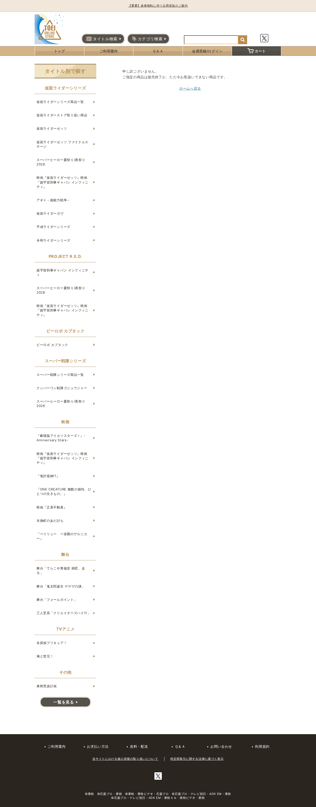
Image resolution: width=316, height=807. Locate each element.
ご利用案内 (109, 51)
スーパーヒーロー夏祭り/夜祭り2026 (61, 162)
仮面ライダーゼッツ (52, 128)
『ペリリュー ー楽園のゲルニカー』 (62, 536)
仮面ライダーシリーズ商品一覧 (60, 102)
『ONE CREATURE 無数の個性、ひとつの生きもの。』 (64, 491)
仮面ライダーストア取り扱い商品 (62, 115)
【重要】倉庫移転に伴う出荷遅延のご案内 (158, 5)
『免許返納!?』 (48, 476)
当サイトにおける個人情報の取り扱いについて (125, 759)
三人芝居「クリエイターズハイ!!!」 (64, 613)
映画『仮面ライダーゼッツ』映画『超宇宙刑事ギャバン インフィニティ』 (62, 182)
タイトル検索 (105, 38)
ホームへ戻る (190, 88)
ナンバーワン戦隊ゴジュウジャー (62, 388)
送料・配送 (139, 746)
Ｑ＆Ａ (158, 51)
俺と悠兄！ (45, 656)
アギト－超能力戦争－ (53, 200)
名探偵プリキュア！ (52, 643)
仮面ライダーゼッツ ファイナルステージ (62, 144)
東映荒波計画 (47, 686)
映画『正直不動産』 (52, 507)
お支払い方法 (98, 746)
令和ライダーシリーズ (53, 240)
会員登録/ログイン (207, 51)
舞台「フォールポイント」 (57, 600)
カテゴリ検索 (150, 38)
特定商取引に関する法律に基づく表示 (197, 759)
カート (260, 51)
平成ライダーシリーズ (53, 227)
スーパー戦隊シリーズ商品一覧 (60, 375)
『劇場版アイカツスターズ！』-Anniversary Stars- (61, 438)
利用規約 (262, 746)
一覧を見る (63, 702)
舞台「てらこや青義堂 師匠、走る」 (61, 570)
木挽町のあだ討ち (50, 521)
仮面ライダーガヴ (50, 213)
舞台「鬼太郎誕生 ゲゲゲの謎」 (61, 586)
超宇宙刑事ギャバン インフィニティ (62, 272)
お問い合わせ (221, 746)
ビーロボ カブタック (52, 345)
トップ (59, 51)
